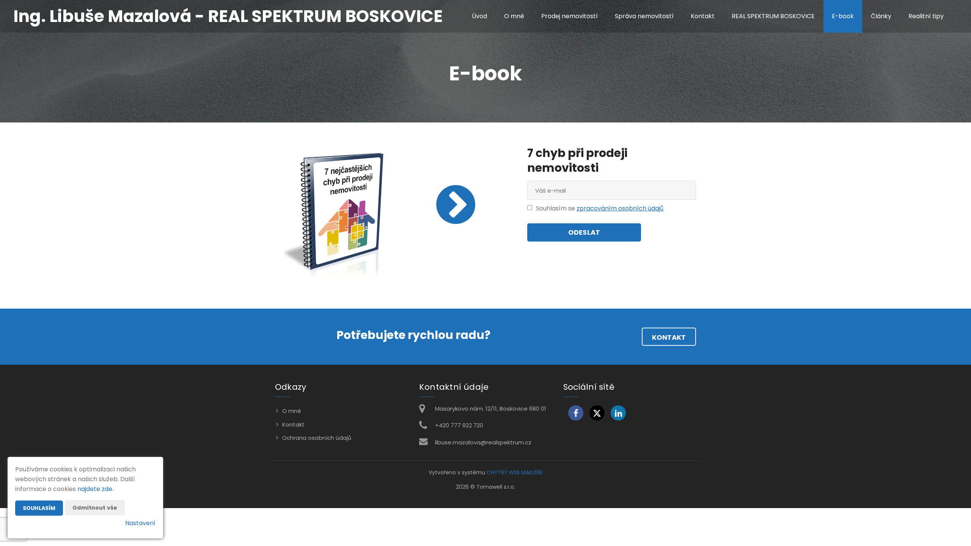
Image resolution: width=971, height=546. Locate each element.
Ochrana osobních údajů (316, 438)
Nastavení (140, 523)
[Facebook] (575, 412)
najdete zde (94, 489)
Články (881, 16)
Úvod (479, 16)
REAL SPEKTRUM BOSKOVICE (773, 16)
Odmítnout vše (94, 507)
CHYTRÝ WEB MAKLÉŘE (515, 472)
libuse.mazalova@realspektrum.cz (483, 442)
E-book (843, 16)
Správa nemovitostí (644, 16)
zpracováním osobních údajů (620, 208)
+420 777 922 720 (459, 425)
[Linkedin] (618, 412)
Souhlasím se (556, 208)
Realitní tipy (926, 16)
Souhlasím (39, 508)
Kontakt (703, 16)
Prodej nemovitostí (569, 16)
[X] (597, 412)
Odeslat (584, 232)
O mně (514, 16)
